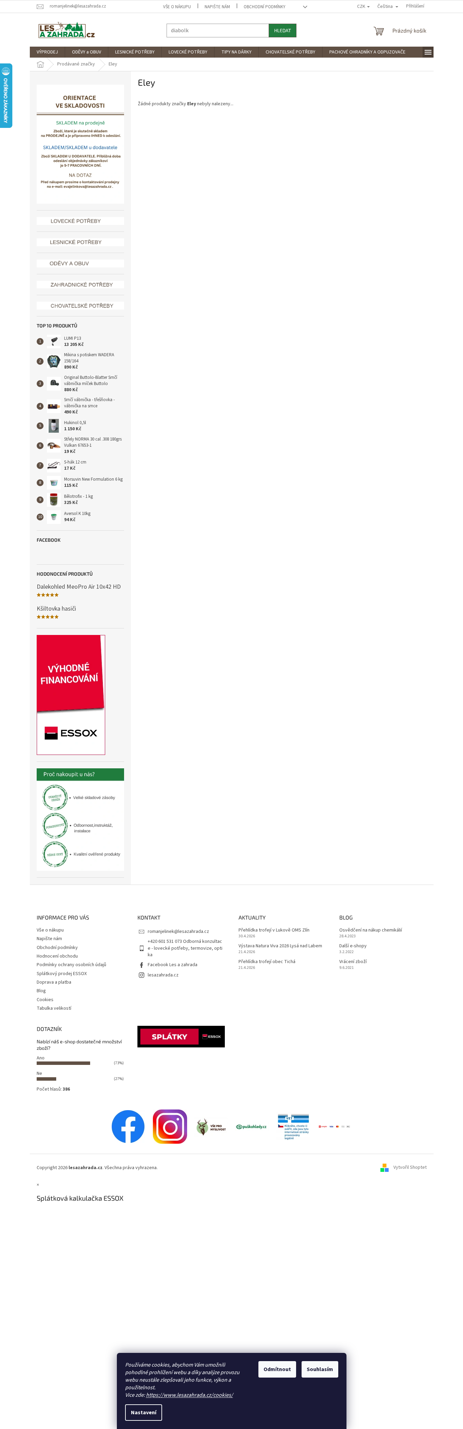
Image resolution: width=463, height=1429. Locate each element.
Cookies (45, 999)
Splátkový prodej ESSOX (62, 973)
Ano (41, 1058)
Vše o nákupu (177, 7)
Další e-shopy (353, 946)
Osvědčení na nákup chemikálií (370, 930)
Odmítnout (277, 1369)
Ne (39, 1073)
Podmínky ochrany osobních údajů (71, 964)
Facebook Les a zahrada (172, 964)
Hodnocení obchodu (57, 956)
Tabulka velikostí (54, 1008)
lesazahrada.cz (163, 975)
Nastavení (143, 1412)
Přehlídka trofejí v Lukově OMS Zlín (274, 930)
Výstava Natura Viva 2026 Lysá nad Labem (280, 946)
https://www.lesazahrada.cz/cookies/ (189, 1395)
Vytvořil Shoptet (410, 1167)
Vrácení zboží (353, 962)
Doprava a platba (54, 982)
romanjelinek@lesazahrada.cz (178, 931)
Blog (41, 990)
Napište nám (217, 7)
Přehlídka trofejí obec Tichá (267, 962)
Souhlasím (320, 1369)
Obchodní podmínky (264, 7)
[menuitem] (47, 52)
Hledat (282, 30)
